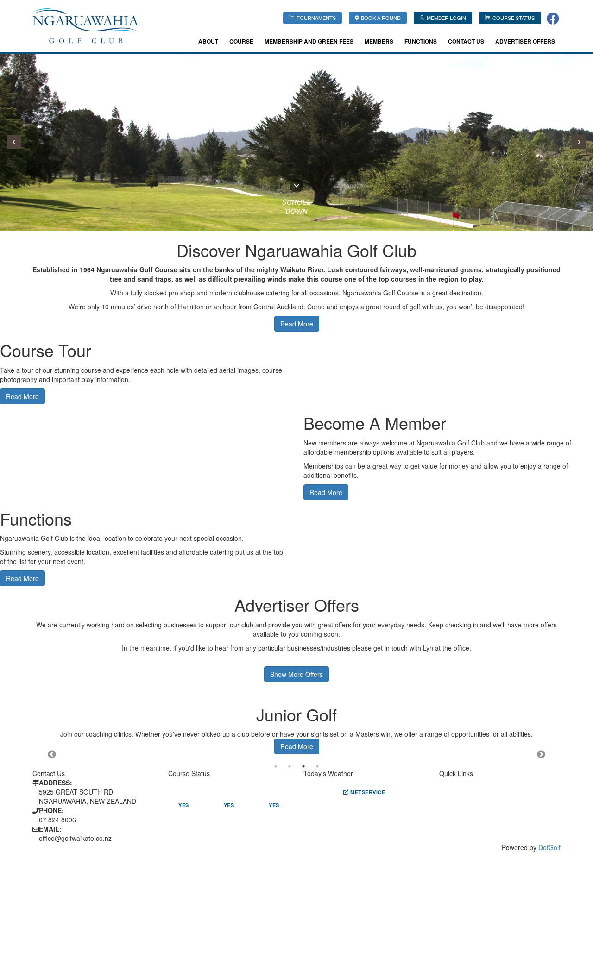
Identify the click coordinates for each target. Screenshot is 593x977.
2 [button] (289, 766)
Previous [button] (52, 754)
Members (379, 41)
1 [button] (275, 766)
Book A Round (381, 17)
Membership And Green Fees (309, 41)
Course (241, 41)
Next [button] (541, 754)
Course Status (513, 17)
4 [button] (317, 766)
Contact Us (466, 41)
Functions (420, 41)
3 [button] (303, 766)
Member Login (446, 17)
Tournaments (316, 17)
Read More (22, 396)
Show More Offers (296, 674)
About (208, 41)
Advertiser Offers (525, 41)
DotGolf (549, 847)
